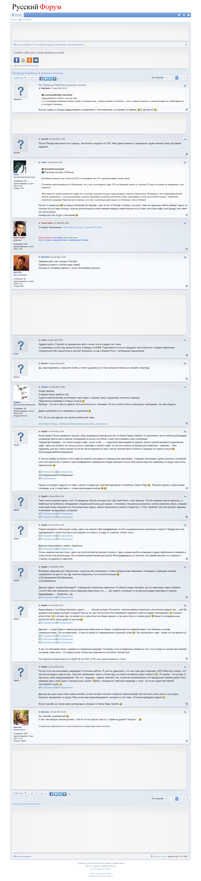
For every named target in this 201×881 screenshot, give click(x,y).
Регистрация (26, 19)
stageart (17, 402)
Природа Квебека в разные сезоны (37, 73)
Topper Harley (19, 238)
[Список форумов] (36, 6)
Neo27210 (18, 272)
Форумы (18, 15)
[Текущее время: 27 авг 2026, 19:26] (186, 45)
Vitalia (16, 175)
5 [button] (184, 77)
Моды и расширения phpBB (100, 873)
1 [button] (169, 77)
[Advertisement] (100, 32)
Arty (91, 866)
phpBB (95, 863)
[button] (166, 78)
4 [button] (180, 77)
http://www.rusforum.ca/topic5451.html (82, 227)
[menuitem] (179, 15)
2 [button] (173, 77)
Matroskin (18, 727)
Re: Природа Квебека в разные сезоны (62, 85)
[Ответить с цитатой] (185, 86)
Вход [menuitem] (184, 15)
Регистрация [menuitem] (189, 15)
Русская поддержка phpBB (101, 869)
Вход (15, 19)
